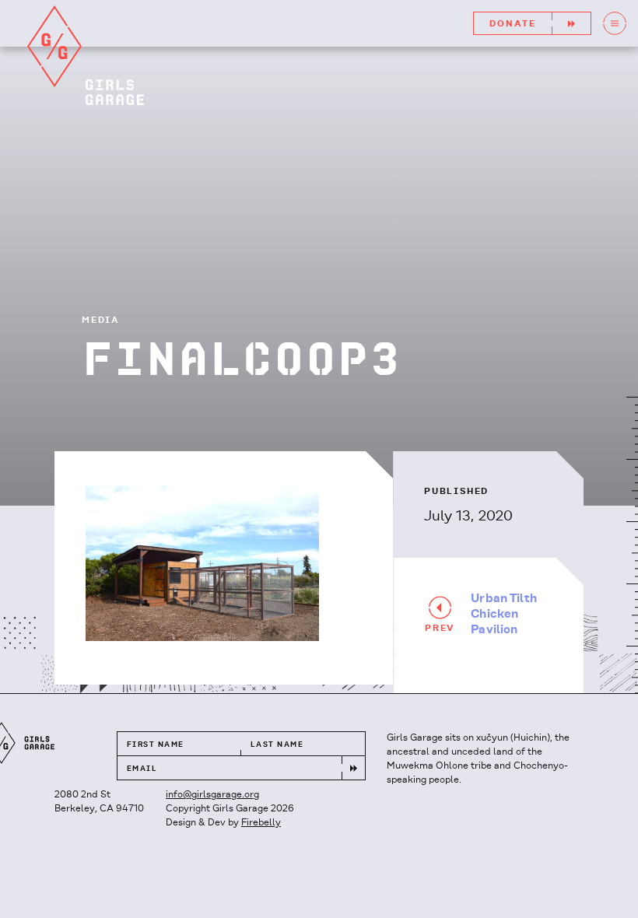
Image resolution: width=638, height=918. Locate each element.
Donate (512, 24)
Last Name (277, 744)
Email (142, 769)
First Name (155, 744)
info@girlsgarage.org (212, 795)
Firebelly (261, 823)
